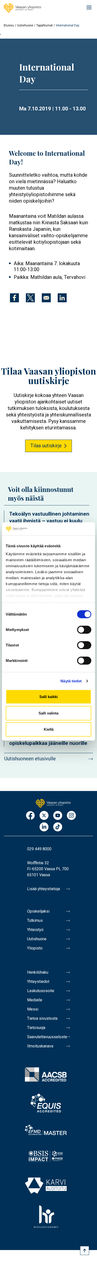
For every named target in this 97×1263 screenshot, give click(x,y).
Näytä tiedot (71, 681)
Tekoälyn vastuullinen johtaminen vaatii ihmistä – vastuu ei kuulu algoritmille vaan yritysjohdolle (49, 521)
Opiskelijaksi (38, 911)
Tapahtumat (44, 25)
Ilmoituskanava (40, 1046)
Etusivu (9, 25)
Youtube (57, 816)
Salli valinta (48, 713)
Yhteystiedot (38, 981)
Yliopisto (35, 948)
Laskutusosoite (40, 990)
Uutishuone (25, 25)
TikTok (57, 827)
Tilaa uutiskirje (46, 446)
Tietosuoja (36, 1027)
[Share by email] (46, 297)
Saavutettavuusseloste (47, 1036)
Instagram (71, 816)
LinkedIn (44, 827)
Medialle (34, 1000)
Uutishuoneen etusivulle (30, 759)
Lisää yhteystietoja (43, 888)
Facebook (30, 816)
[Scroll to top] (84, 1250)
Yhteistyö (35, 929)
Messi (32, 1009)
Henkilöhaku (37, 972)
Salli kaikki (48, 697)
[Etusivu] (22, 8)
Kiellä (48, 729)
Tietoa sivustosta (42, 1018)
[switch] (84, 630)
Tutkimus (35, 920)
